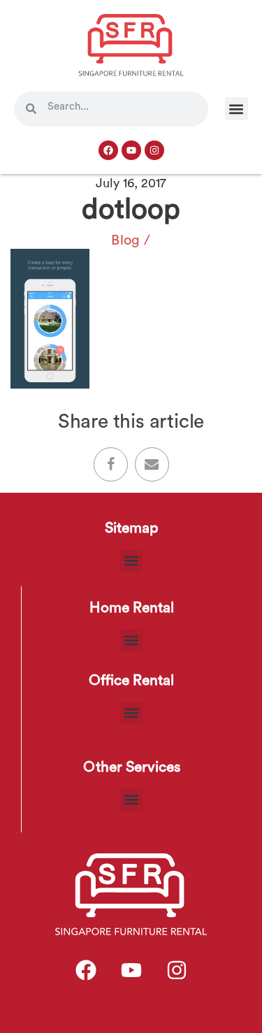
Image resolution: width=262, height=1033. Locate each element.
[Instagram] (154, 150)
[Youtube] (131, 150)
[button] (236, 108)
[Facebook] (108, 150)
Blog (125, 240)
